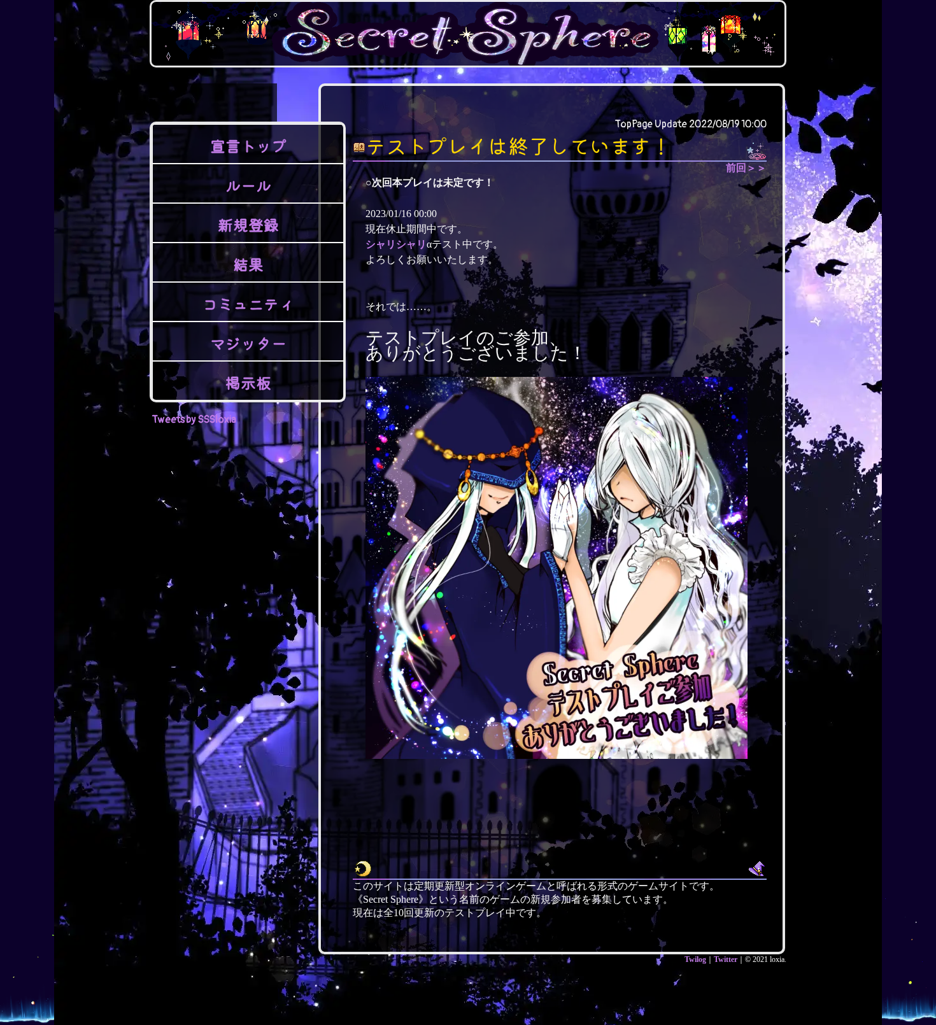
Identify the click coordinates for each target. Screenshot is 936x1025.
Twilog (695, 959)
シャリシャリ (396, 244)
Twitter (725, 959)
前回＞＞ (746, 167)
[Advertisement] (554, 993)
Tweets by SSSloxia (194, 419)
